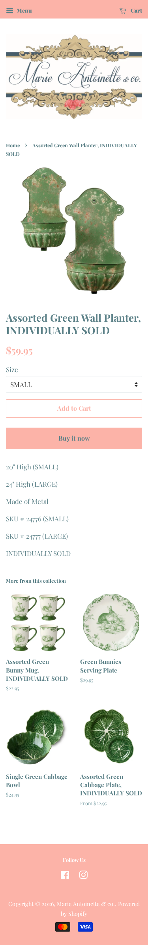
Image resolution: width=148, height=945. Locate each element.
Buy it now (74, 438)
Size (12, 369)
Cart (135, 10)
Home (13, 145)
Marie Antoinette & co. (86, 904)
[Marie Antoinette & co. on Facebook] (64, 876)
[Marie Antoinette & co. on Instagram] (83, 876)
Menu (23, 10)
